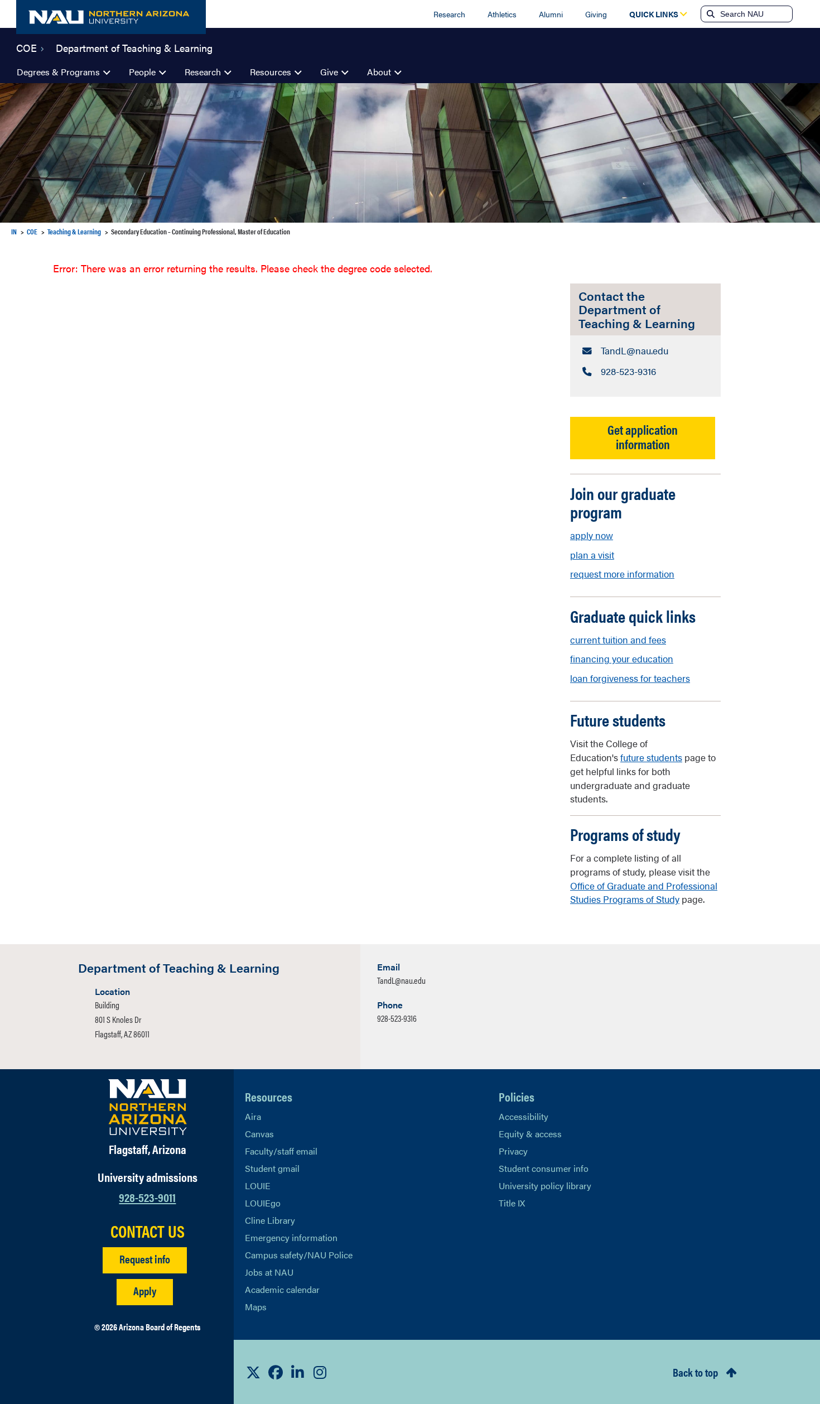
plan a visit (592, 554)
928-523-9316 (397, 1018)
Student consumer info (544, 1168)
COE (26, 47)
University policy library (545, 1185)
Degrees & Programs (58, 71)
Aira (253, 1116)
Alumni (551, 14)
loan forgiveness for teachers (630, 678)
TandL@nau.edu (401, 980)
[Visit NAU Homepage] (147, 1107)
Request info (144, 1259)
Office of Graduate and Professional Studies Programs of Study (643, 892)
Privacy (513, 1151)
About (379, 71)
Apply (144, 1290)
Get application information (642, 436)
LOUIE (258, 1185)
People (142, 71)
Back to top (695, 1372)
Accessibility (523, 1116)
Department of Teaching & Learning (134, 47)
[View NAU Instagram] (320, 1372)
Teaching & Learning (74, 231)
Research (449, 14)
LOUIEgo (263, 1203)
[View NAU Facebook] (275, 1372)
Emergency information (291, 1237)
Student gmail (272, 1168)
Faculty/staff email (281, 1151)
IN (14, 231)
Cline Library (270, 1220)
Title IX (512, 1203)
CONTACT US (147, 1231)
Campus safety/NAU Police (299, 1254)
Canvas (259, 1133)
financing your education (621, 658)
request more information (622, 573)
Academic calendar (282, 1289)
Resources (270, 71)
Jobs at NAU (269, 1272)
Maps (256, 1306)
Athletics (502, 14)
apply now (591, 535)
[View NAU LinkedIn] (298, 1372)
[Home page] (111, 17)
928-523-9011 (147, 1196)
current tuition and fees (618, 639)
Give (329, 71)
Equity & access (530, 1133)
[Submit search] (709, 14)
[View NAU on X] (253, 1372)
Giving (596, 14)
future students (651, 757)
